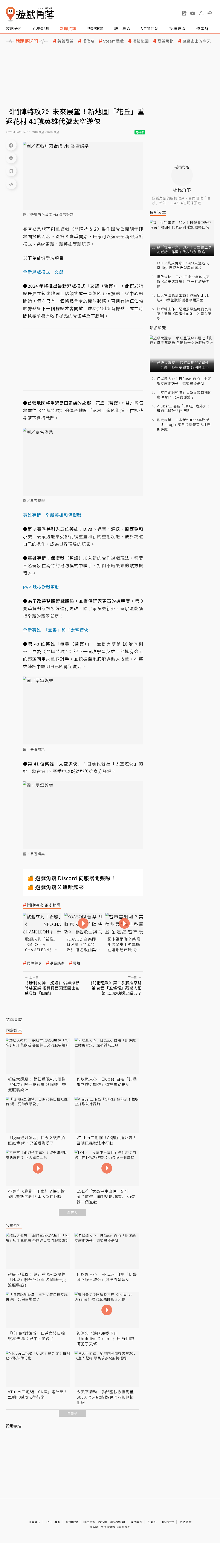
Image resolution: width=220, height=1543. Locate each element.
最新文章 (158, 212)
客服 (58, 1522)
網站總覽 (186, 1522)
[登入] (201, 13)
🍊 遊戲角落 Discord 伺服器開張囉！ (71, 878)
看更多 (72, 1212)
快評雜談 (95, 28)
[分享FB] (11, 145)
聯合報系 (136, 1522)
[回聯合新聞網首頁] (10, 14)
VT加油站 (150, 28)
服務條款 (89, 1522)
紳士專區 (122, 28)
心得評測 (41, 28)
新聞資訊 (68, 28)
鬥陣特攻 (34, 963)
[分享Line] (11, 158)
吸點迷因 (141, 41)
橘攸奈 (88, 41)
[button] (209, 13)
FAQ (49, 1522)
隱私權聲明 (117, 1522)
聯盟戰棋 (165, 41)
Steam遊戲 (113, 41)
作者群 (202, 28)
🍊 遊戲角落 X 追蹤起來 (55, 887)
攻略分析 (14, 28)
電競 (76, 963)
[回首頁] (30, 14)
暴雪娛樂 (57, 963)
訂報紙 (152, 1522)
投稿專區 (177, 28)
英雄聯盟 (65, 41)
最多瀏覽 (158, 327)
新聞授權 (72, 1522)
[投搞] (184, 13)
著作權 (102, 1522)
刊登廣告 (35, 1522)
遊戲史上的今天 (196, 41)
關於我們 (168, 1522)
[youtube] (192, 13)
